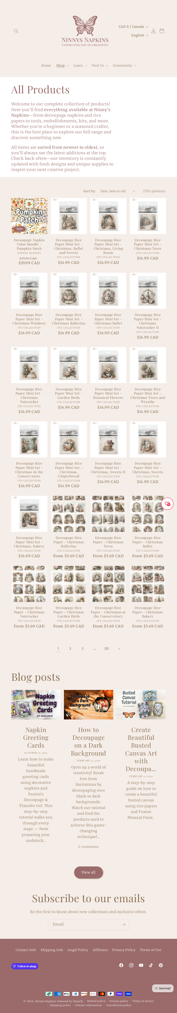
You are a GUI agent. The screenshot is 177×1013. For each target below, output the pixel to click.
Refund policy (96, 1001)
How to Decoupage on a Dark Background (88, 741)
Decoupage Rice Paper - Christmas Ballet (147, 541)
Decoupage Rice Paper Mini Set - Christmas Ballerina (69, 319)
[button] (16, 31)
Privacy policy (118, 1001)
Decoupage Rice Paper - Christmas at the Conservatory (108, 612)
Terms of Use (150, 950)
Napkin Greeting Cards (36, 737)
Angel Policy (78, 950)
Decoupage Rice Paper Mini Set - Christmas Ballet (108, 319)
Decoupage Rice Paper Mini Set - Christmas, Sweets (147, 467)
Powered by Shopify (70, 1001)
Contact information (88, 1005)
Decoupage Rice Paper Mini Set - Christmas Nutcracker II (147, 321)
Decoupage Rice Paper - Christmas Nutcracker (29, 612)
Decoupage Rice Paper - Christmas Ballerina (68, 541)
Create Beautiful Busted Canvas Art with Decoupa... (141, 748)
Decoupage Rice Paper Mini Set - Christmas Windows (29, 319)
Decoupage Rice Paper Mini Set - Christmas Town (147, 244)
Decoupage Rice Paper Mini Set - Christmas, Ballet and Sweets (68, 246)
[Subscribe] (124, 924)
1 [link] (58, 648)
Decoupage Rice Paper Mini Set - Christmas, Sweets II (108, 467)
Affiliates (100, 950)
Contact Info (26, 950)
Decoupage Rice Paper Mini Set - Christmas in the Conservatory (29, 469)
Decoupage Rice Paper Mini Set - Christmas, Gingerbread (68, 469)
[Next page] (119, 649)
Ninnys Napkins (45, 1001)
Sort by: (89, 191)
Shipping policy (60, 1005)
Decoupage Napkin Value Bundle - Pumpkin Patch (29, 244)
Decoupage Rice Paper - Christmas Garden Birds (68, 612)
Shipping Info (52, 950)
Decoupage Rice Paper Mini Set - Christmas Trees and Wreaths (147, 395)
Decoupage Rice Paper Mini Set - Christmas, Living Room (108, 246)
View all (88, 872)
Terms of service (143, 1001)
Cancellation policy (118, 1005)
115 (106, 649)
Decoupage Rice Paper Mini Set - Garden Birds (68, 393)
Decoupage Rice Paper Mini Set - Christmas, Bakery (29, 541)
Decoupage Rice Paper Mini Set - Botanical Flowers (108, 393)
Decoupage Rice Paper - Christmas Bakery (147, 612)
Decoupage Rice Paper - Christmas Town (108, 541)
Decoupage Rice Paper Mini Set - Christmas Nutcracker (29, 395)
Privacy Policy (124, 950)
